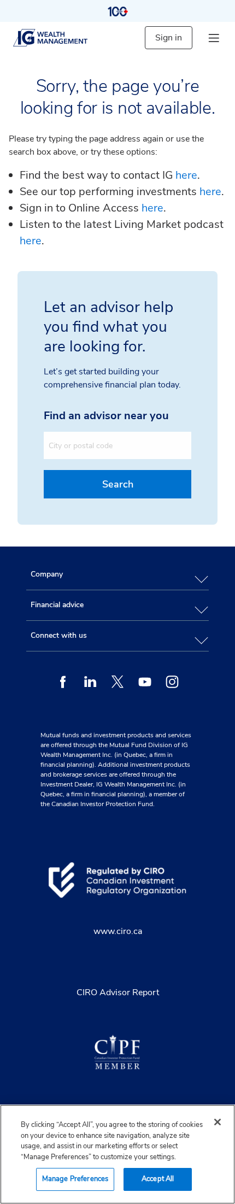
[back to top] (217, 523)
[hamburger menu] (213, 38)
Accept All (158, 1179)
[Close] (217, 1122)
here (186, 175)
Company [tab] (47, 574)
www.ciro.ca (117, 931)
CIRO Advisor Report (118, 992)
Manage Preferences (75, 1179)
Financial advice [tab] (57, 605)
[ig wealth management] (59, 37)
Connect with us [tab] (59, 635)
